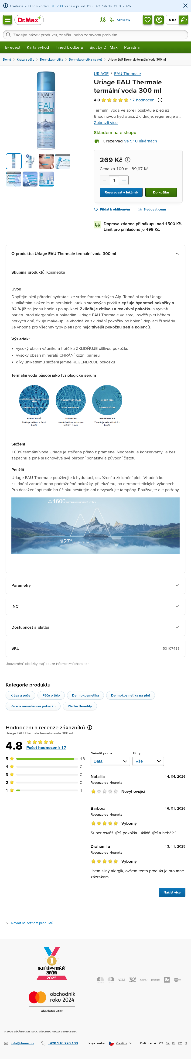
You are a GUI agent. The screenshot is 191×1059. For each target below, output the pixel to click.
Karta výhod (38, 47)
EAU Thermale (127, 73)
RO (180, 1043)
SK (168, 1043)
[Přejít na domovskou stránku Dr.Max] (29, 20)
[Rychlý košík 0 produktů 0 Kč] (183, 19)
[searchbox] (95, 34)
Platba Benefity (80, 706)
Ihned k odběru (69, 47)
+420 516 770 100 (63, 1043)
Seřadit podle (101, 753)
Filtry (137, 753)
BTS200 (57, 6)
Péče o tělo (51, 695)
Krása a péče (20, 695)
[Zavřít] (185, 6)
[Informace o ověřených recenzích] (160, 100)
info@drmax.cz (22, 1043)
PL (173, 1043)
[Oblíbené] (147, 19)
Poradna (132, 47)
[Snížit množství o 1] (104, 180)
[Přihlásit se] (159, 19)
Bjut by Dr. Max (104, 47)
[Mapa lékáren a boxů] (103, 20)
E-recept (12, 47)
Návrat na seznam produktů (32, 923)
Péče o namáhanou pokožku (33, 706)
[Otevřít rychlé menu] (7, 19)
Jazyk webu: (96, 1043)
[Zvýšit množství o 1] (124, 180)
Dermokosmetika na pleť (130, 695)
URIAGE (101, 73)
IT (186, 1043)
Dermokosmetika (85, 695)
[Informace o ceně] (128, 159)
